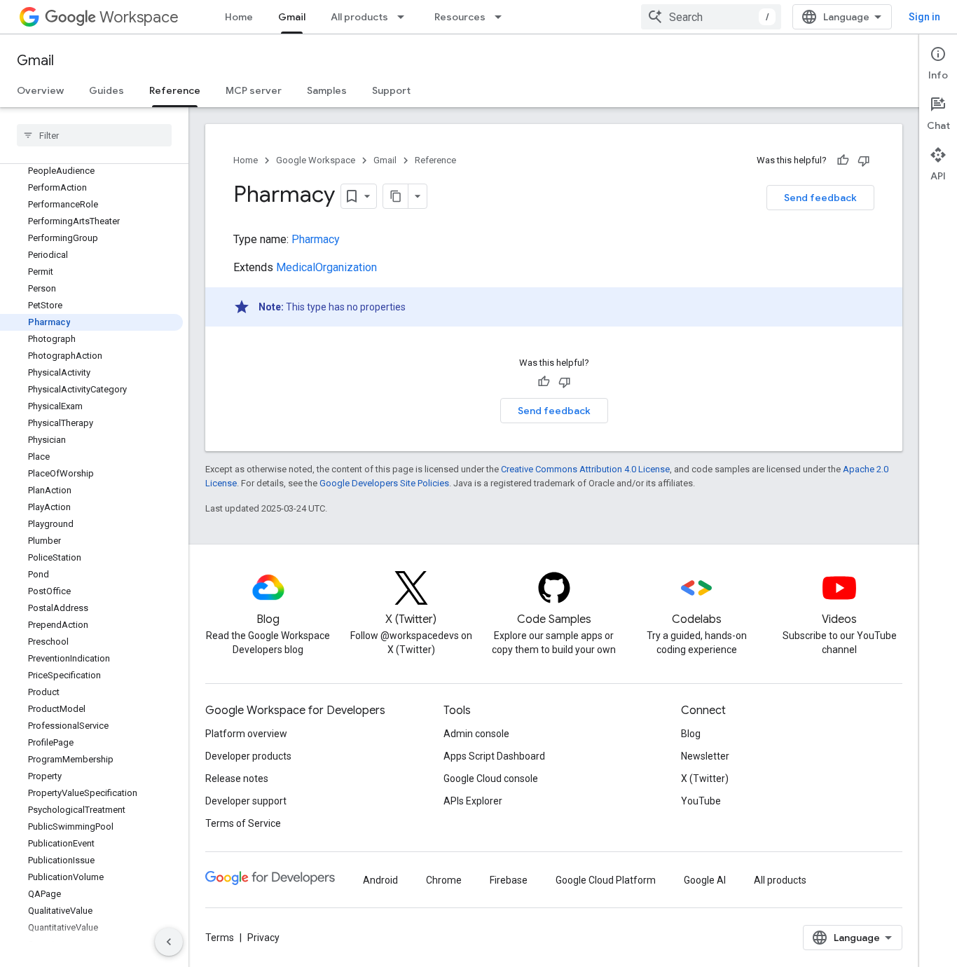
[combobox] (711, 16)
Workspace (139, 17)
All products (359, 17)
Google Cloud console (490, 778)
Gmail (291, 17)
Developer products (248, 756)
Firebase (509, 880)
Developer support (246, 801)
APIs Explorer (472, 801)
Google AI (705, 880)
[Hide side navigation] (169, 942)
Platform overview (246, 733)
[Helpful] (842, 160)
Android (380, 880)
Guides (106, 90)
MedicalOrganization (326, 267)
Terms (219, 937)
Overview (40, 90)
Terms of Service (243, 823)
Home (239, 17)
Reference (174, 90)
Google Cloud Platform (606, 880)
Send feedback (820, 197)
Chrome (444, 880)
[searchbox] (94, 135)
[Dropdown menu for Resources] (502, 17)
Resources (460, 17)
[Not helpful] (863, 160)
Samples (327, 90)
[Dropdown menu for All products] (405, 17)
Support (391, 90)
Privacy (263, 937)
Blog (691, 733)
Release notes (236, 778)
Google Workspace (315, 160)
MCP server (254, 90)
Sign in (924, 16)
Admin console (476, 733)
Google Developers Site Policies (384, 483)
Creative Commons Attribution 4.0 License (585, 469)
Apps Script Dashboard (494, 756)
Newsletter (705, 756)
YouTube (701, 801)
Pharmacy (315, 239)
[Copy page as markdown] (395, 196)
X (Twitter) (705, 778)
